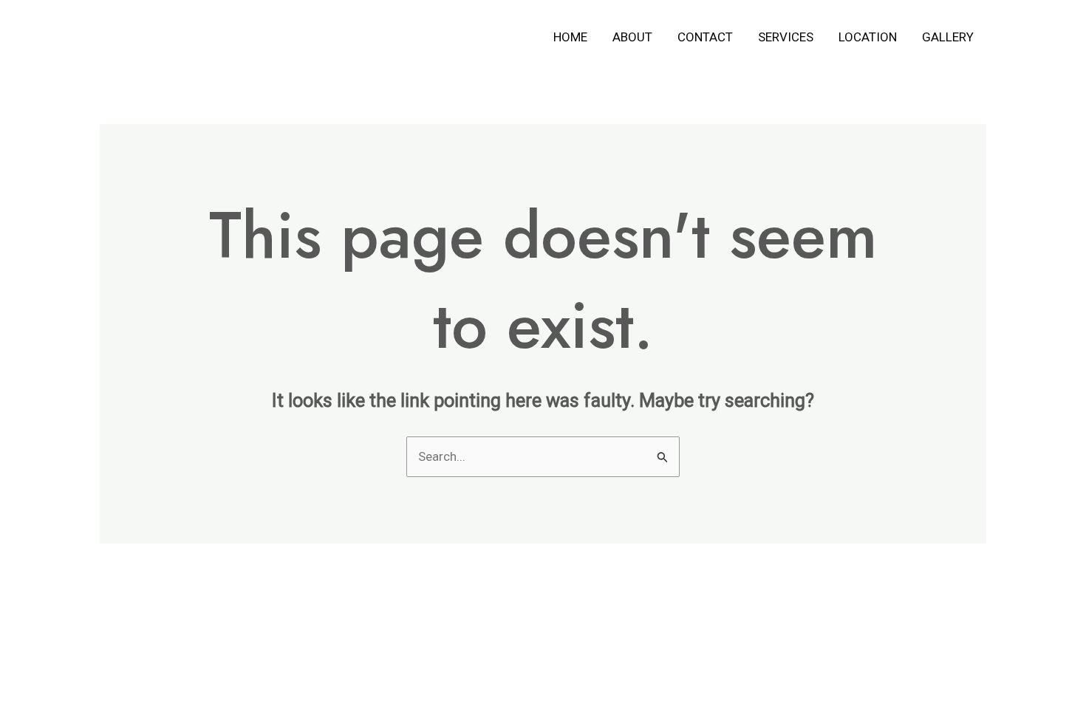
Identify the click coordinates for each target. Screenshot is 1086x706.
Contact (705, 37)
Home (570, 37)
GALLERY (948, 37)
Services (785, 37)
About (632, 37)
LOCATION (868, 37)
